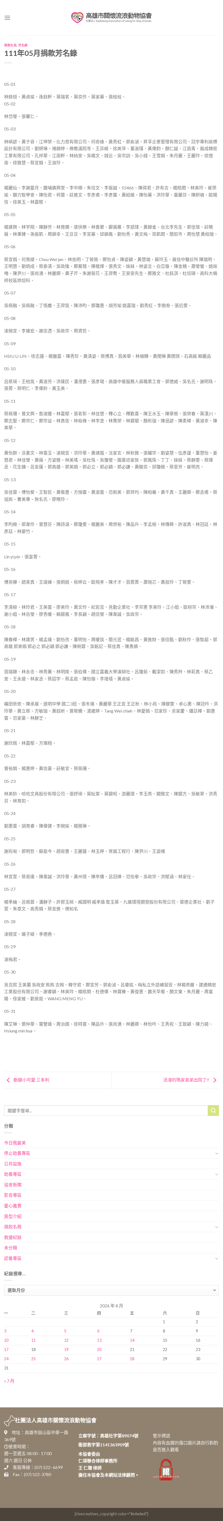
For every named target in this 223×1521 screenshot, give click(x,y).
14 (132, 1340)
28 (132, 1358)
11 (33, 1340)
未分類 (10, 1247)
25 (33, 1358)
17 (6, 1349)
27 (99, 1358)
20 (99, 1349)
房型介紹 (12, 1216)
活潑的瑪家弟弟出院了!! (186, 1079)
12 (66, 1340)
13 (99, 1340)
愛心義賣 (12, 1205)
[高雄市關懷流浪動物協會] (111, 17)
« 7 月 (9, 1380)
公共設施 (12, 1163)
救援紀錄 (12, 1237)
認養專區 (12, 1258)
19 (66, 1349)
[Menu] (7, 17)
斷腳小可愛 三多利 (31, 1079)
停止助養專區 (17, 1153)
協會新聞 (12, 1184)
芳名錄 (23, 45)
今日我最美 (15, 1142)
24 (6, 1358)
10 (6, 1340)
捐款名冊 (10, 45)
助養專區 (12, 1174)
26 (66, 1358)
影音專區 (12, 1195)
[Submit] (213, 1110)
